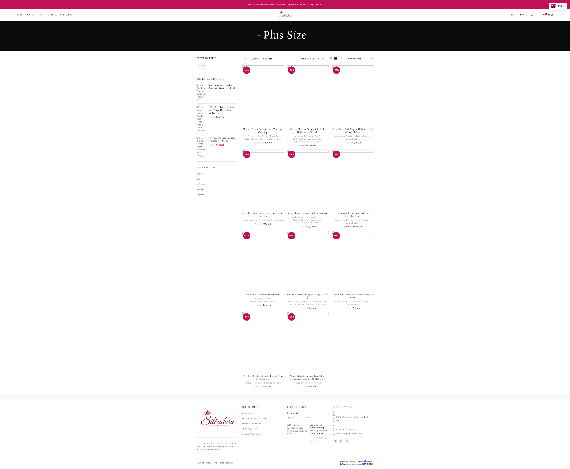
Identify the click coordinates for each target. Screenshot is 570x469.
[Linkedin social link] (341, 441)
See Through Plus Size (271, 139)
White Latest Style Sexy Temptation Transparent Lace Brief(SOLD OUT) (307, 378)
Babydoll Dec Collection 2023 (263, 301)
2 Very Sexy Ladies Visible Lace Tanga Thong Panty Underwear (221, 110)
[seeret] (285, 397)
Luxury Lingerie (315, 139)
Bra (198, 179)
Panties (200, 189)
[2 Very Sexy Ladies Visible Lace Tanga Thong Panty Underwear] (201, 119)
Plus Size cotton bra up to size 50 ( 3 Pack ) (307, 296)
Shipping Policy (249, 429)
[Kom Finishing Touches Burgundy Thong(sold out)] (201, 92)
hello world (293, 413)
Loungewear (298, 136)
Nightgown (309, 136)
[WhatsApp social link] (347, 441)
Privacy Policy (248, 413)
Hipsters (255, 383)
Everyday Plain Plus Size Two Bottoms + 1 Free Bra (263, 215)
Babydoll (258, 298)
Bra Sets (201, 174)
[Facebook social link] (335, 441)
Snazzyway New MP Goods (307, 223)
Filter (201, 66)
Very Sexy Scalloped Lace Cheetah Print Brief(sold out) (263, 378)
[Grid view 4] (340, 59)
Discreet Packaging (251, 434)
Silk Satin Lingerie (300, 139)
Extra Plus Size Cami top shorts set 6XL (307, 213)
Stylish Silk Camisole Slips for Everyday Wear (352, 296)
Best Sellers (293, 301)
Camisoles (252, 136)
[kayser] (310, 397)
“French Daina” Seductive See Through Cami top (262, 131)
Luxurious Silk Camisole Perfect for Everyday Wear (352, 215)
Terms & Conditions (251, 423)
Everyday (253, 220)
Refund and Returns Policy (254, 418)
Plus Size (262, 136)
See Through (272, 136)
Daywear (201, 194)
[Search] (532, 15)
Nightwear (201, 184)
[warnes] (234, 397)
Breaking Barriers (252, 139)
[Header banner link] (285, 4)
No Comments (306, 417)
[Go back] (259, 36)
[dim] (335, 397)
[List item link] (353, 429)
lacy (261, 383)
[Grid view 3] (335, 59)
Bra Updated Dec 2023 (299, 304)
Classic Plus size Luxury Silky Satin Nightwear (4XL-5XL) (307, 131)
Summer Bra (321, 301)
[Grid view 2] (331, 59)
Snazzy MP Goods (314, 141)
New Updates (299, 141)
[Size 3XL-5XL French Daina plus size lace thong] (201, 147)
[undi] (259, 397)
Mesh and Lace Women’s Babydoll (263, 294)
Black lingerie (297, 217)
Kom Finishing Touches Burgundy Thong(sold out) (222, 86)
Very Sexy (277, 383)
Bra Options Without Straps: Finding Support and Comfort (318, 429)
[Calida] (360, 397)
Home (245, 59)
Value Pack (279, 220)
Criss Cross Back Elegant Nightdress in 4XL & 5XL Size (352, 131)
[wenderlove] (209, 397)
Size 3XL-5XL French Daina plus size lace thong (221, 139)
